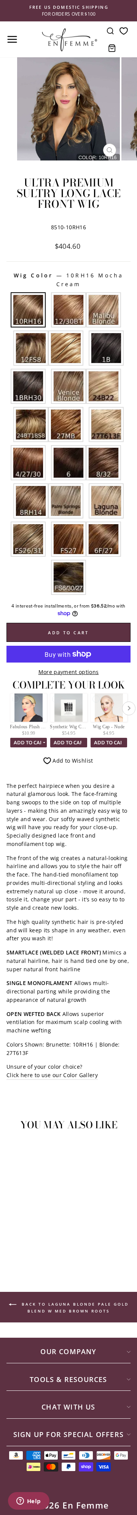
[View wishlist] (123, 30)
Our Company (68, 1351)
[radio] (28, 309)
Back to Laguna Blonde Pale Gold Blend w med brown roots (74, 1307)
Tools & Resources (68, 1379)
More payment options (68, 672)
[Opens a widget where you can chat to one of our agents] (28, 1501)
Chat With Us (68, 1406)
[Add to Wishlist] (15, 1150)
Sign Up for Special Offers (68, 1434)
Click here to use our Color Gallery (52, 1075)
